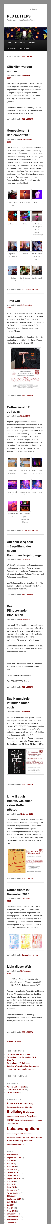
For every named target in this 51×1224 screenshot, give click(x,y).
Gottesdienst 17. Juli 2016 (18, 409)
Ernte (35, 1116)
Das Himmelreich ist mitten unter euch (19, 702)
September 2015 (14, 1178)
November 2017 (13, 1154)
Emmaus (23, 1116)
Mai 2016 (11, 1163)
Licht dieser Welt (19, 966)
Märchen (26, 1137)
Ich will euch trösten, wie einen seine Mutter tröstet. (19, 803)
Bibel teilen (29, 1107)
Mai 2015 (11, 1184)
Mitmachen (12, 48)
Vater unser (13, 1140)
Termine (32, 42)
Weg (21, 1141)
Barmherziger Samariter (15, 1107)
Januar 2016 (12, 1169)
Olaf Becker (27, 56)
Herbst (10, 1119)
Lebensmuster (12, 1124)
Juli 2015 (11, 1181)
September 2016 (14, 1157)
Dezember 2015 (13, 1172)
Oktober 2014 (12, 1196)
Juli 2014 (11, 1202)
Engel (29, 1116)
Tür (40, 1137)
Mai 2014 (11, 1207)
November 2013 (13, 1219)
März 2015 (11, 1187)
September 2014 (14, 1199)
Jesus (29, 1120)
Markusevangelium (14, 1134)
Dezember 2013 (13, 1216)
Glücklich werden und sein (18, 1054)
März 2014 (11, 1210)
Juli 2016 (11, 1160)
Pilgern (32, 1137)
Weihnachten (29, 1141)
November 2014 (13, 1193)
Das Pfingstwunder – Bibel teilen (18, 610)
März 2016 (11, 1166)
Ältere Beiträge (14, 1041)
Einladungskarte (13, 1116)
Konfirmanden (37, 1120)
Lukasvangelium (23, 1128)
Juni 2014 (11, 1205)
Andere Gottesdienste (16, 1086)
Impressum (24, 48)
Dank (32, 1112)
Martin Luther (26, 1134)
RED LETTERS (19, 16)
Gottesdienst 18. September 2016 (18, 132)
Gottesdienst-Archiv (30, 289)
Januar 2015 (12, 1190)
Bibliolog (15, 1111)
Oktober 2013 (12, 1222)
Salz (37, 1137)
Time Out (13, 301)
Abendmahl (13, 1103)
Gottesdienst (20, 42)
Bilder (26, 1112)
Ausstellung (26, 1103)
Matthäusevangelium (14, 1137)
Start (9, 42)
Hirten (17, 1120)
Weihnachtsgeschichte (15, 1144)
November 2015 (13, 1175)
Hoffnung (23, 1120)
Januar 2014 (12, 1213)
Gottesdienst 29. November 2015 (18, 892)
